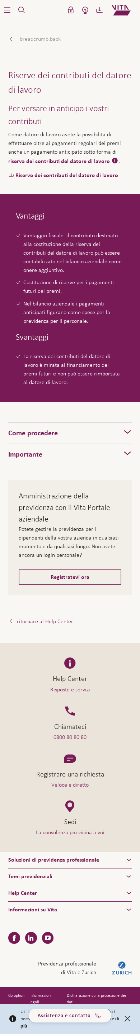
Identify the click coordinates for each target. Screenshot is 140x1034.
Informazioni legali (40, 998)
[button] (7, 10)
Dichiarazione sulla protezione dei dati (96, 998)
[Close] (127, 1019)
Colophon (16, 995)
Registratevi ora (70, 577)
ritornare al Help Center (44, 621)
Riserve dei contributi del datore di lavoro (66, 175)
